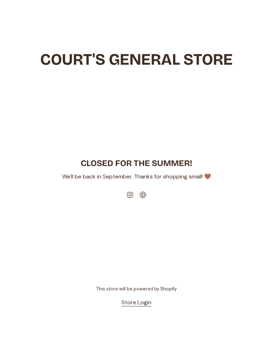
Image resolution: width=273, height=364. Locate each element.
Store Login (136, 302)
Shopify (168, 289)
